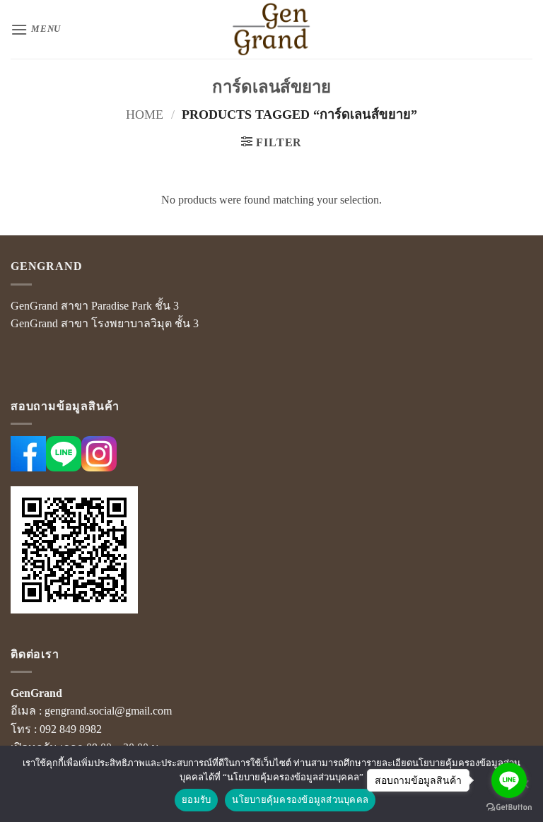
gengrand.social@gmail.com (108, 711)
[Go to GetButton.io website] (509, 807)
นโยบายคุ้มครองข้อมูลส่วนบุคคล (300, 799)
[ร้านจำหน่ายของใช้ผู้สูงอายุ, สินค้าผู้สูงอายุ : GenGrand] (271, 29)
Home (144, 114)
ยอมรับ (196, 799)
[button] (36, 29)
